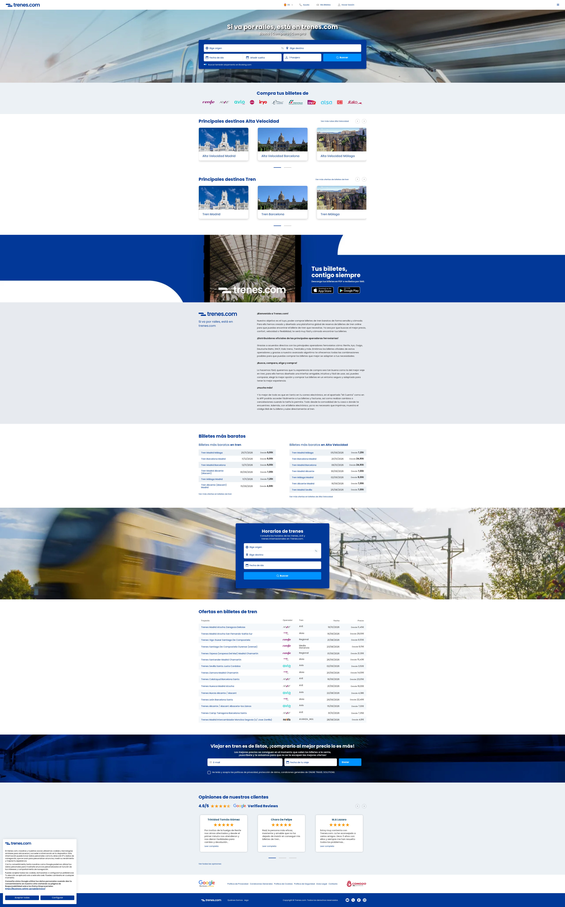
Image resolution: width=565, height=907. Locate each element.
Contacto (333, 884)
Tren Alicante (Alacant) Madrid (214, 486)
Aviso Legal (321, 884)
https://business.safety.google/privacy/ (25, 888)
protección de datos (269, 772)
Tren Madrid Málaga (212, 452)
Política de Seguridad (304, 884)
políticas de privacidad (246, 772)
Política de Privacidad (237, 884)
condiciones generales (293, 772)
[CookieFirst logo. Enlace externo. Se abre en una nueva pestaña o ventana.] (18, 843)
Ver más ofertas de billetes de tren (332, 179)
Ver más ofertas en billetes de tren (215, 494)
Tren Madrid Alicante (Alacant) (212, 472)
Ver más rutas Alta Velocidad (335, 121)
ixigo (246, 900)
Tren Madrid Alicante (303, 471)
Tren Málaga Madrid (212, 479)
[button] (277, 167)
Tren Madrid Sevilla (302, 489)
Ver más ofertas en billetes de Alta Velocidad (311, 496)
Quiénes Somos (235, 900)
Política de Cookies (283, 884)
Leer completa (211, 846)
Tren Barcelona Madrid (213, 458)
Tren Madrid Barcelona (213, 465)
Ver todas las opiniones (210, 864)
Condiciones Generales (261, 884)
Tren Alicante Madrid (303, 483)
